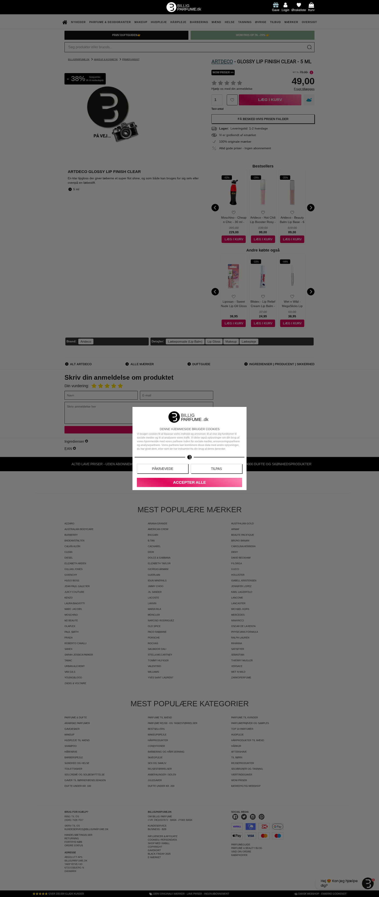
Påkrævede (162, 469)
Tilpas (216, 469)
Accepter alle (189, 482)
